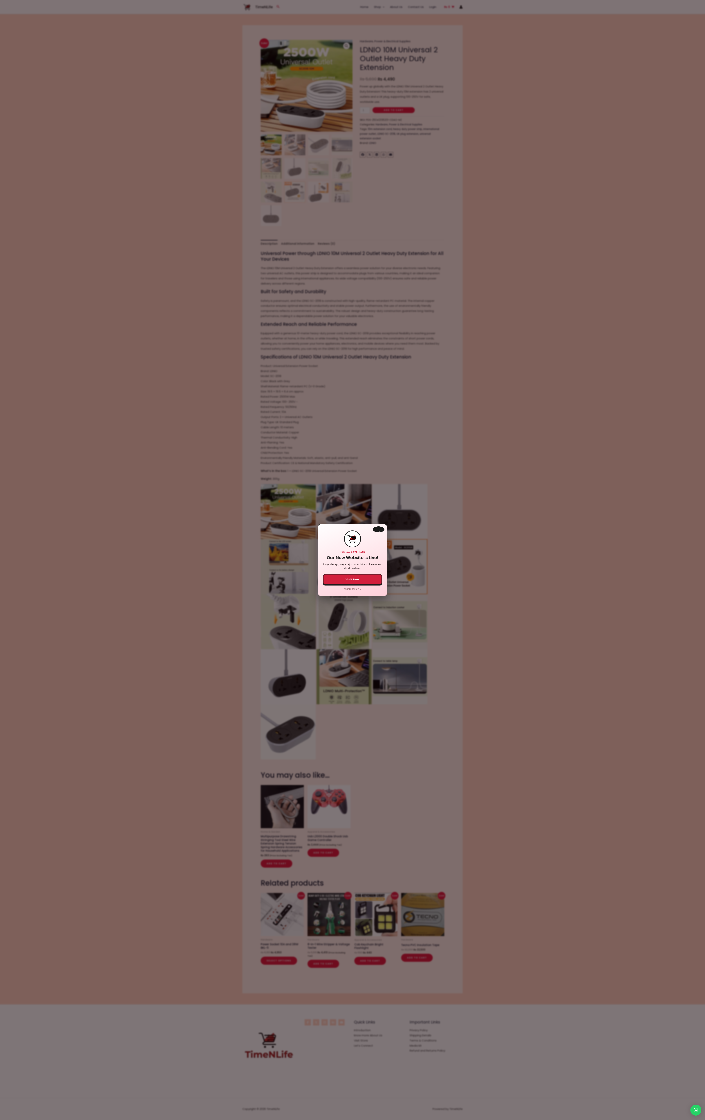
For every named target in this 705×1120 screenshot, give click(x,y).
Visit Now (353, 579)
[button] (695, 1110)
